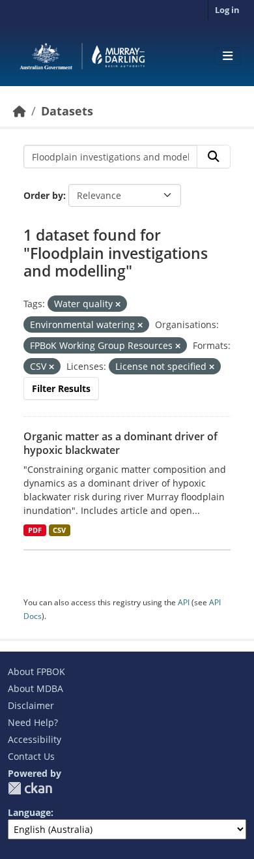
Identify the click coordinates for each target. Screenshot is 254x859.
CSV (59, 530)
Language (29, 812)
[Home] (19, 111)
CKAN (30, 788)
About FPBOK (36, 671)
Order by (43, 195)
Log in (227, 10)
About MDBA (35, 688)
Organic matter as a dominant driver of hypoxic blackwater (120, 443)
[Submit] (214, 156)
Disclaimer (31, 705)
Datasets (67, 111)
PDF (35, 530)
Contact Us (31, 756)
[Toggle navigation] (227, 56)
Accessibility (34, 739)
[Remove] (117, 304)
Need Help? (33, 722)
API (184, 602)
